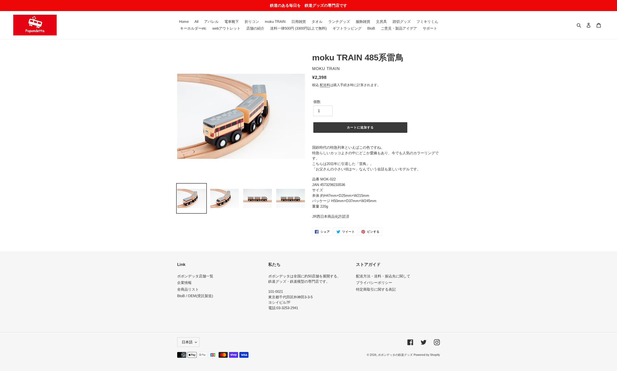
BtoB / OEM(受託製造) (195, 296)
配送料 (325, 85)
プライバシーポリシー (374, 283)
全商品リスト (188, 289)
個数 (317, 102)
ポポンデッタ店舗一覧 (195, 276)
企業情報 (184, 283)
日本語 (187, 342)
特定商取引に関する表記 (376, 289)
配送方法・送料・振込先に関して (383, 276)
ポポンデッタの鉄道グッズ (395, 355)
